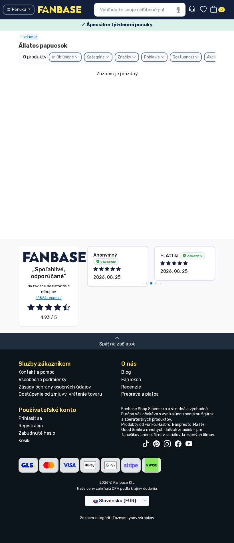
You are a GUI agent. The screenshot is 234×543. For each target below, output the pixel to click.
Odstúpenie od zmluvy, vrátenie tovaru (60, 394)
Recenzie (131, 387)
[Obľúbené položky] (203, 9)
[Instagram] (167, 444)
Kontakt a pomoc (37, 372)
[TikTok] (145, 444)
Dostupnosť (184, 57)
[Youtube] (188, 444)
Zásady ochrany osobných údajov (55, 387)
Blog (126, 372)
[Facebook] (178, 444)
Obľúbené (65, 57)
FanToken (131, 379)
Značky (125, 57)
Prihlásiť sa (30, 418)
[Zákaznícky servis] (192, 9)
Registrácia (31, 425)
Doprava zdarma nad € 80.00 (144, 24)
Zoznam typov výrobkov (133, 518)
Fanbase (28, 36)
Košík (24, 440)
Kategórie (96, 57)
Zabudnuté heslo (37, 433)
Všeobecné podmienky (42, 379)
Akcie (212, 57)
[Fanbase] (59, 9)
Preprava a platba (140, 394)
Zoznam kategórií (95, 518)
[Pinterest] (156, 444)
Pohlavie (152, 57)
